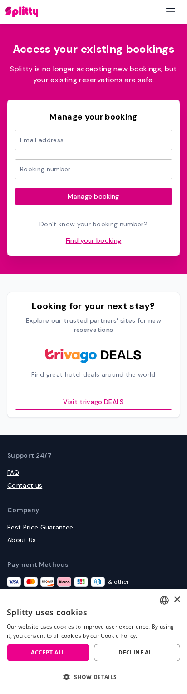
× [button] (176, 599)
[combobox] (164, 600)
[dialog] (93, 641)
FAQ (13, 473)
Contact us (24, 485)
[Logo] (21, 11)
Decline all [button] (136, 652)
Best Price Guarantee (40, 527)
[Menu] (171, 12)
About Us (21, 540)
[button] (93, 677)
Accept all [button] (48, 652)
